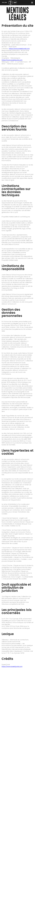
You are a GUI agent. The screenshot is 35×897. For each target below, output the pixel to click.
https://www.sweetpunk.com (19, 49)
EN (6, 2)
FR (3, 2)
